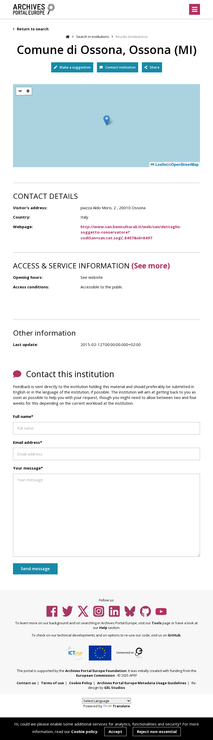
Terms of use (52, 683)
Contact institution (120, 67)
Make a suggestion (75, 67)
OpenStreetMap (185, 164)
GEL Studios (114, 687)
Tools (157, 623)
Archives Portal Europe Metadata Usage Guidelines (141, 683)
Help (103, 627)
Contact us (26, 683)
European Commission (95, 675)
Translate (121, 706)
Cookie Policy (80, 683)
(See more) (150, 265)
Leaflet (161, 164)
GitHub (174, 635)
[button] (106, 120)
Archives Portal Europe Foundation (96, 670)
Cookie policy (84, 731)
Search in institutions (92, 36)
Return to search (32, 28)
